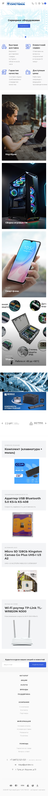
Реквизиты (24, 732)
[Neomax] (24, 401)
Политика (24, 736)
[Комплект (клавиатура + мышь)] (24, 472)
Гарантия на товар (24, 748)
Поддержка (24, 694)
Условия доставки (24, 729)
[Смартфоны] (24, 264)
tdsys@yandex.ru (25, 765)
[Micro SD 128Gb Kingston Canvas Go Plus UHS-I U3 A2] (24, 581)
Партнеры (24, 713)
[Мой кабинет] (39, 4)
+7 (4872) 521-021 (18, 760)
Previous (2, 423)
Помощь (24, 744)
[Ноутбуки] (24, 128)
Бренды (24, 689)
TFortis (9, 359)
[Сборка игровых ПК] (24, 196)
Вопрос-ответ (24, 751)
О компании (24, 707)
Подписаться (37, 664)
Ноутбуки (10, 154)
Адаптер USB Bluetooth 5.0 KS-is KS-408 (23, 500)
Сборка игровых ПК (16, 222)
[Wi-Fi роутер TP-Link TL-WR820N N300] (24, 634)
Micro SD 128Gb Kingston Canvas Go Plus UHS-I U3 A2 (23, 555)
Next (45, 423)
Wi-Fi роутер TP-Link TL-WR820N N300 (23, 609)
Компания (24, 702)
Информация (24, 721)
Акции (24, 680)
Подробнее (24, 26)
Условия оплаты (24, 726)
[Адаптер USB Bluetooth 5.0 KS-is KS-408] (24, 524)
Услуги (24, 685)
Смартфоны (12, 291)
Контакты (24, 710)
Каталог (24, 676)
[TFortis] (24, 333)
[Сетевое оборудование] (24, 382)
